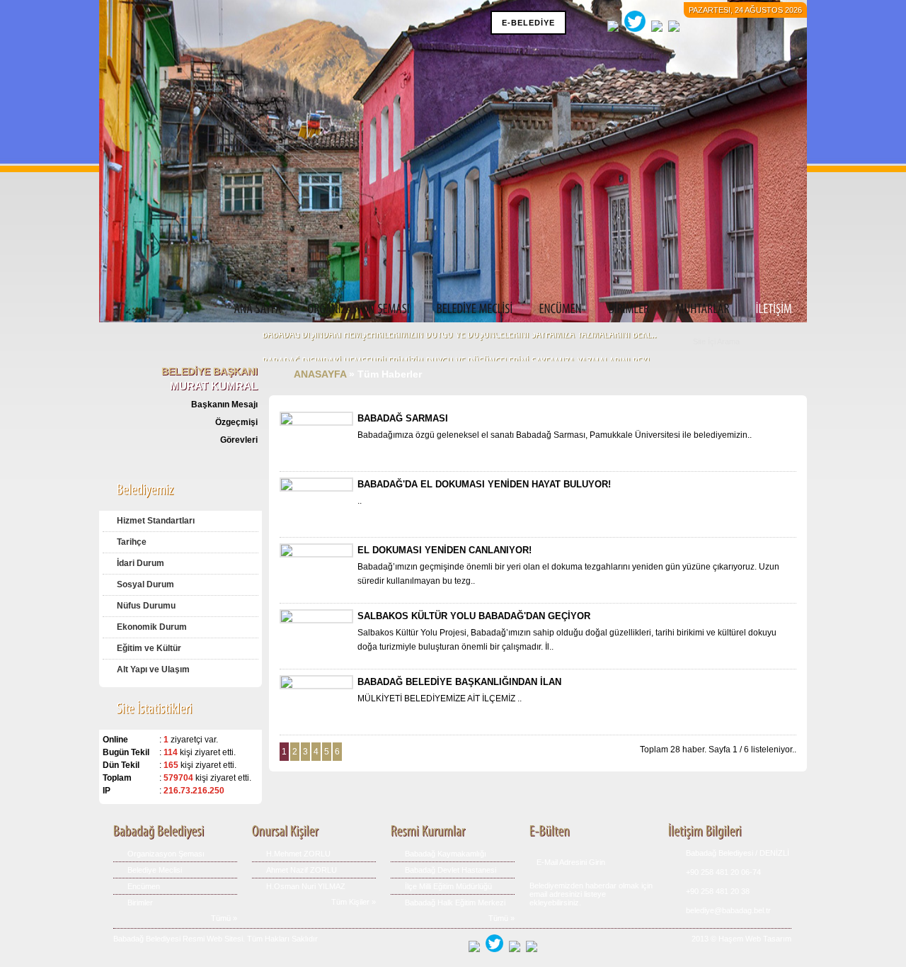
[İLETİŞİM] (774, 309)
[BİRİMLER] (629, 309)
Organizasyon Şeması (166, 853)
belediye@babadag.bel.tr (728, 910)
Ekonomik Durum (152, 627)
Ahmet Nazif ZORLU (301, 870)
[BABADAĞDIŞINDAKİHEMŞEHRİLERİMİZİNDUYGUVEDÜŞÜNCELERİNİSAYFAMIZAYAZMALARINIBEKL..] (459, 340)
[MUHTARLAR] (702, 309)
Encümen (143, 886)
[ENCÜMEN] (561, 309)
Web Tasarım (768, 938)
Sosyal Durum (145, 584)
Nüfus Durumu (146, 606)
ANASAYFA (320, 374)
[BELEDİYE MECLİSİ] (475, 309)
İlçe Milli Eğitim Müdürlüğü (448, 886)
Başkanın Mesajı (224, 404)
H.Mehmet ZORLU (298, 853)
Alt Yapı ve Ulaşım (153, 669)
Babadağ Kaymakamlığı (445, 853)
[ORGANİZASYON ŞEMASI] (359, 309)
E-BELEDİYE (528, 22)
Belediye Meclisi (154, 870)
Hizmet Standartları (156, 521)
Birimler (140, 902)
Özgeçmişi (236, 422)
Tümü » (224, 918)
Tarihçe (132, 542)
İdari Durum (140, 563)
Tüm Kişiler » (353, 902)
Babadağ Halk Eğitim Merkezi (455, 902)
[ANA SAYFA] (258, 309)
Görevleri (239, 440)
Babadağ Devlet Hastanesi (450, 870)
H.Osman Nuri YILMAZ (305, 886)
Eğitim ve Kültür (149, 648)
